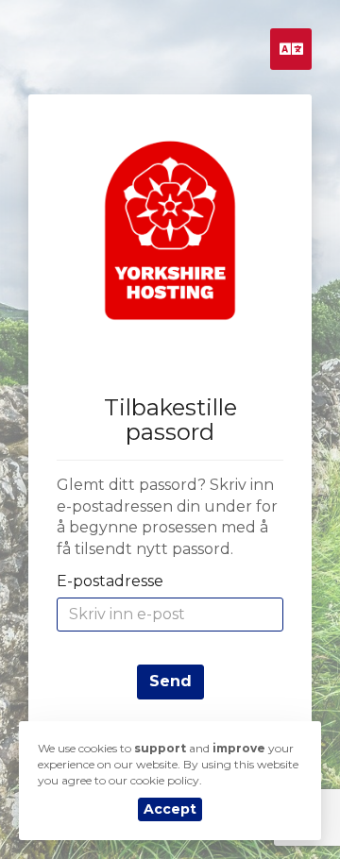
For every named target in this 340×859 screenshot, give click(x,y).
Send (170, 681)
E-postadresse (110, 581)
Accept (170, 808)
